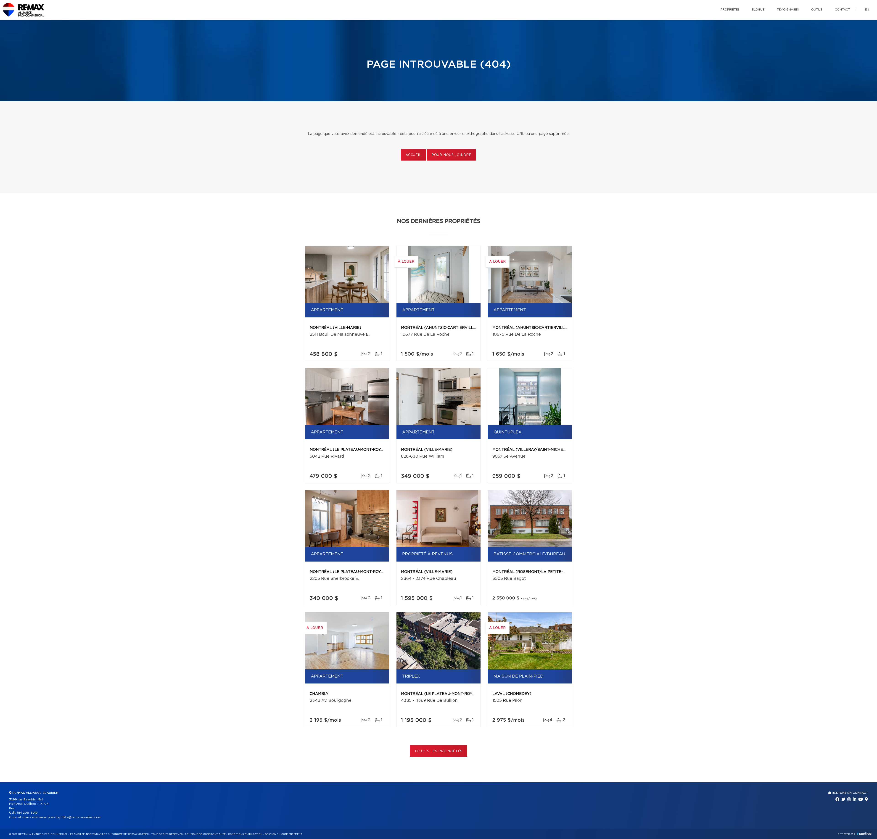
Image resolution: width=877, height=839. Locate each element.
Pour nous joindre (451, 155)
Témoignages (788, 9)
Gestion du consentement (283, 834)
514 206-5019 (27, 812)
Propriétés (730, 9)
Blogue (758, 9)
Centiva (864, 833)
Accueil (413, 155)
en (867, 9)
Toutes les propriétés (439, 751)
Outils (816, 9)
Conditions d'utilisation (245, 834)
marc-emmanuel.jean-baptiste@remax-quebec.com (61, 817)
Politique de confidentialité (205, 834)
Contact (842, 9)
